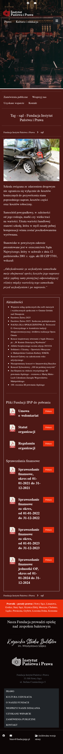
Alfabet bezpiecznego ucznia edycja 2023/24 (31, 345)
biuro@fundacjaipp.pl (20, 739)
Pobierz (48, 411)
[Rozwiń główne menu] (57, 20)
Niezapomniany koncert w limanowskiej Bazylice (33, 363)
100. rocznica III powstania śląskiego (28, 384)
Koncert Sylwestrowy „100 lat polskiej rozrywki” (33, 367)
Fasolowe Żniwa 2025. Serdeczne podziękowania (33, 321)
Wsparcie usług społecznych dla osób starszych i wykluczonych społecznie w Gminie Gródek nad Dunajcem (32, 310)
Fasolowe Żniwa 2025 (21, 317)
